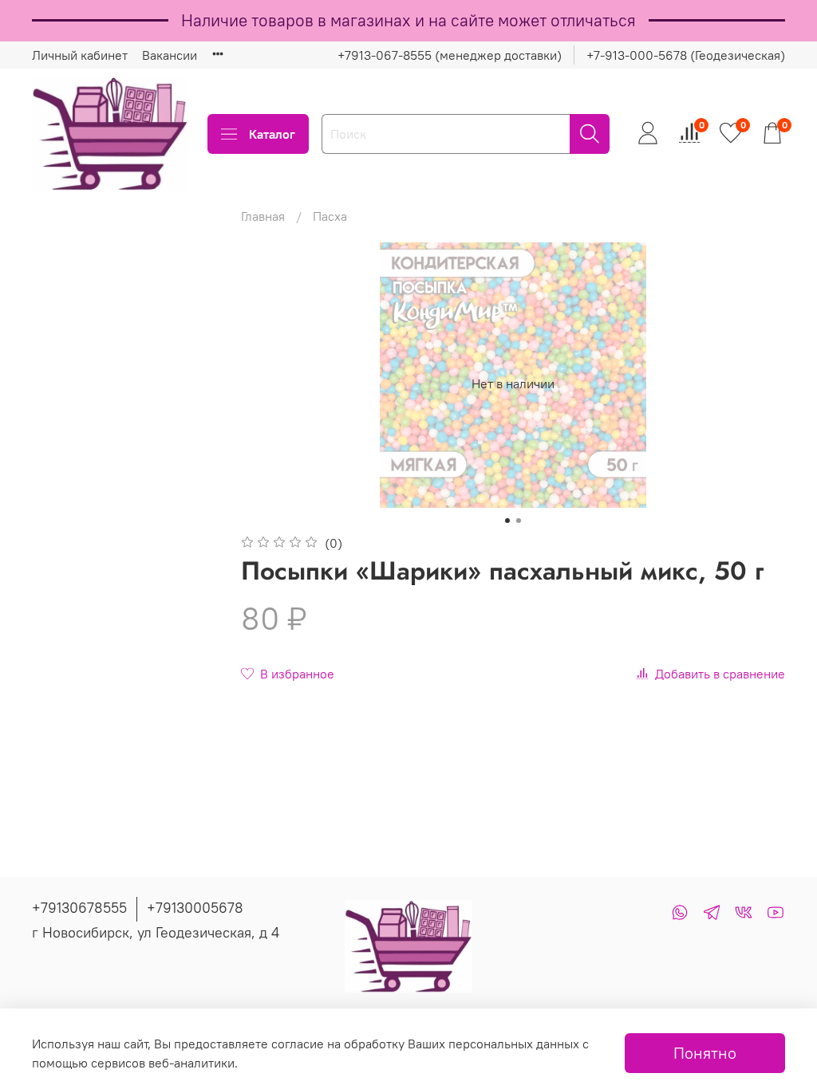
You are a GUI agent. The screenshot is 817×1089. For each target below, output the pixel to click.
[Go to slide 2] (518, 520)
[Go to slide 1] (507, 520)
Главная (263, 216)
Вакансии (169, 55)
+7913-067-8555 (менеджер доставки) (449, 55)
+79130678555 (79, 907)
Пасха (330, 216)
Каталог (272, 134)
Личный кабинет (80, 55)
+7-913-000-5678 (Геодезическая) (685, 55)
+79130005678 (195, 907)
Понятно (704, 1053)
